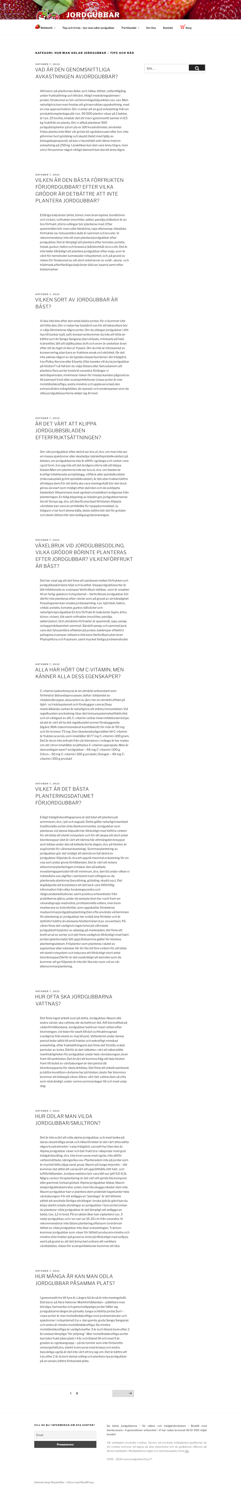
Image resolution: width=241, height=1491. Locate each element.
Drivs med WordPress (80, 1482)
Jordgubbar (93, 15)
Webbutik (46, 27)
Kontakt (168, 27)
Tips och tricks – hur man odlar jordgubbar (88, 27)
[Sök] (197, 68)
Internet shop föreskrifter (49, 1482)
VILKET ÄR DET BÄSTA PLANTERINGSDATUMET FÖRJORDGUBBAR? (64, 796)
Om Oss (151, 27)
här (187, 1450)
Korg (189, 27)
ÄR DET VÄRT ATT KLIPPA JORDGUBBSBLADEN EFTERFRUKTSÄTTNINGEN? (68, 430)
